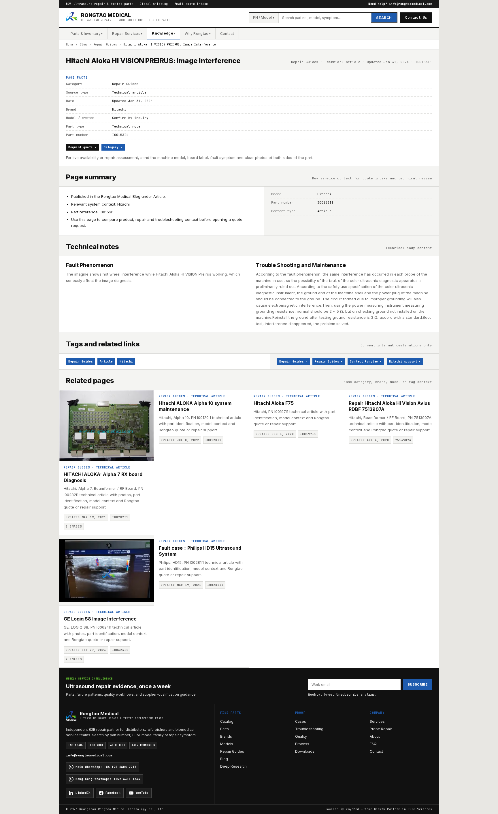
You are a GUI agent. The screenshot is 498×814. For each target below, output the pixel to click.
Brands (226, 736)
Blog (83, 44)
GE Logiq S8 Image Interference (100, 619)
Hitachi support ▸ (405, 361)
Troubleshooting (309, 729)
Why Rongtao (198, 33)
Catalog (226, 721)
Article (106, 361)
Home (69, 44)
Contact (227, 33)
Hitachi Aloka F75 (274, 403)
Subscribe (417, 684)
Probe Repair (381, 729)
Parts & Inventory (87, 33)
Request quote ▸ (82, 147)
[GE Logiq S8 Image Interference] (106, 570)
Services (377, 721)
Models (226, 744)
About (375, 736)
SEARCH (384, 18)
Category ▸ (113, 147)
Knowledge (163, 33)
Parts (224, 729)
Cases (300, 721)
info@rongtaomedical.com (89, 755)
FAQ (373, 744)
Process (302, 744)
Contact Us (416, 17)
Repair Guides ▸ (293, 361)
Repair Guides (105, 44)
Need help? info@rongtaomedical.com (400, 4)
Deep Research (233, 766)
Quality (301, 736)
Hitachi (126, 361)
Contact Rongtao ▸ (366, 361)
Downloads (304, 751)
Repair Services (127, 33)
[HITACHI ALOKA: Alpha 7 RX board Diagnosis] (106, 425)
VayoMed (352, 809)
